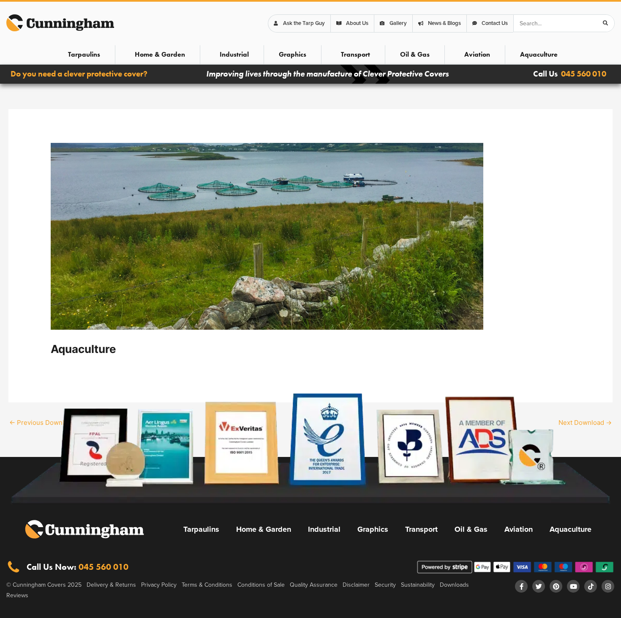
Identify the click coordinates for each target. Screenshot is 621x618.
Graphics (292, 54)
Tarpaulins (84, 54)
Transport (355, 54)
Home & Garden (160, 54)
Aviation (477, 54)
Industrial (234, 54)
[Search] (605, 23)
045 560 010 (583, 73)
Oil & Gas (415, 54)
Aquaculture (539, 54)
